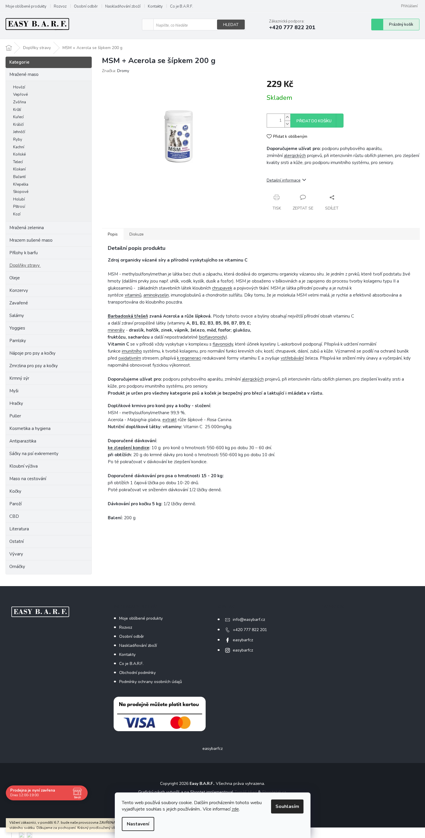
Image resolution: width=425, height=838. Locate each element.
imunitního (132, 351)
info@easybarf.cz (249, 619)
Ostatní (16, 541)
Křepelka (20, 184)
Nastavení (138, 824)
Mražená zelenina (26, 228)
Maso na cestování (27, 479)
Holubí (19, 199)
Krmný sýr (19, 378)
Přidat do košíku (314, 121)
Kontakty (155, 6)
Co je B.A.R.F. (181, 6)
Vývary (16, 554)
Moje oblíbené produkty (26, 6)
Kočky (15, 491)
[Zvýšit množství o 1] (287, 117)
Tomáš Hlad (246, 792)
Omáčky (17, 566)
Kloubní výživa (23, 466)
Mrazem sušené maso (31, 240)
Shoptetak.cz (274, 792)
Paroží (15, 504)
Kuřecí (18, 117)
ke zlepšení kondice (128, 448)
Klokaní (19, 169)
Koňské (19, 154)
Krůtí (17, 109)
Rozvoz (60, 6)
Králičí (18, 124)
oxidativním (129, 358)
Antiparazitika (22, 441)
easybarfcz (243, 640)
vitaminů (133, 295)
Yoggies (17, 328)
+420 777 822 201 (250, 630)
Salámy (16, 315)
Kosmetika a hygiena (30, 428)
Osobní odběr (86, 6)
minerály (116, 330)
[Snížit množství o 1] (287, 124)
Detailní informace (284, 180)
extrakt (169, 420)
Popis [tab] (113, 234)
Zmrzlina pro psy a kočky (33, 366)
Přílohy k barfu (23, 253)
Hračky (16, 403)
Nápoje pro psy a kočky (32, 353)
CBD (14, 516)
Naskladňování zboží (122, 6)
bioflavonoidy (212, 337)
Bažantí (19, 177)
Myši (13, 391)
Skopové (20, 191)
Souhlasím (287, 806)
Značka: (115, 71)
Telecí (18, 162)
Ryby (17, 139)
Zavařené (18, 303)
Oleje (14, 278)
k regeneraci (189, 358)
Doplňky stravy (24, 265)
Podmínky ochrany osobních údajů (150, 681)
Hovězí (19, 87)
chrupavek (222, 288)
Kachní (18, 147)
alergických (295, 155)
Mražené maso (24, 74)
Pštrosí (19, 206)
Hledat (231, 24)
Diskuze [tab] (136, 234)
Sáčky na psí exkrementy (33, 454)
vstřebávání (292, 358)
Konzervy (19, 290)
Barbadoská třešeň (128, 316)
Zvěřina (19, 102)
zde (235, 809)
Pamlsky (17, 341)
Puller (15, 416)
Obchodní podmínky (137, 672)
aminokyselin (156, 295)
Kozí (16, 214)
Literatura (19, 529)
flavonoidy (223, 344)
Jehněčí (19, 132)
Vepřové (20, 94)
